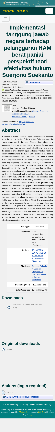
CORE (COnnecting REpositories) (22, 397)
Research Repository (15, 10)
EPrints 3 (23, 412)
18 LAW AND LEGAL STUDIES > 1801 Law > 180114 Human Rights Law (39, 255)
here (30, 415)
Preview (32, 116)
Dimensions (34, 82)
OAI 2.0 (41, 412)
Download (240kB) (19, 116)
